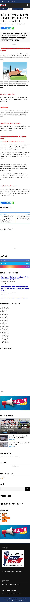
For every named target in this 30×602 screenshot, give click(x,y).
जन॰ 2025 (4, 335)
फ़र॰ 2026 (4, 316)
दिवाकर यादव (4, 521)
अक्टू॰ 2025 (4, 322)
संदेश (4, 477)
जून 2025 (4, 328)
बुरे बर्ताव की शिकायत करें (11, 504)
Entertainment (9, 456)
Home (12, 600)
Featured (17, 456)
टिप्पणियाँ (4, 478)
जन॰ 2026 (4, 317)
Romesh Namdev (6, 518)
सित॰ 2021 (4, 342)
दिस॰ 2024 (4, 336)
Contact (22, 600)
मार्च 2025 (4, 332)
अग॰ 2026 (4, 307)
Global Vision (5, 516)
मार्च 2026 (4, 314)
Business (3, 456)
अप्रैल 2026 (4, 313)
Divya (3, 515)
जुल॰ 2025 (4, 326)
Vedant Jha (4, 519)
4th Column (4, 513)
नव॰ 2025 (4, 320)
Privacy (16, 600)
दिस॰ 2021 (4, 338)
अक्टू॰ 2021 (4, 341)
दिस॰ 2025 (4, 319)
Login (7, 600)
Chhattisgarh (22, 24)
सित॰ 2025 (4, 323)
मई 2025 (3, 329)
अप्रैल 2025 (4, 331)
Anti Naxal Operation (12, 9)
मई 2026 (3, 311)
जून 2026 (4, 310)
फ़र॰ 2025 (4, 334)
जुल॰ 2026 (4, 308)
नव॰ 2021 (4, 339)
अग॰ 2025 (4, 325)
